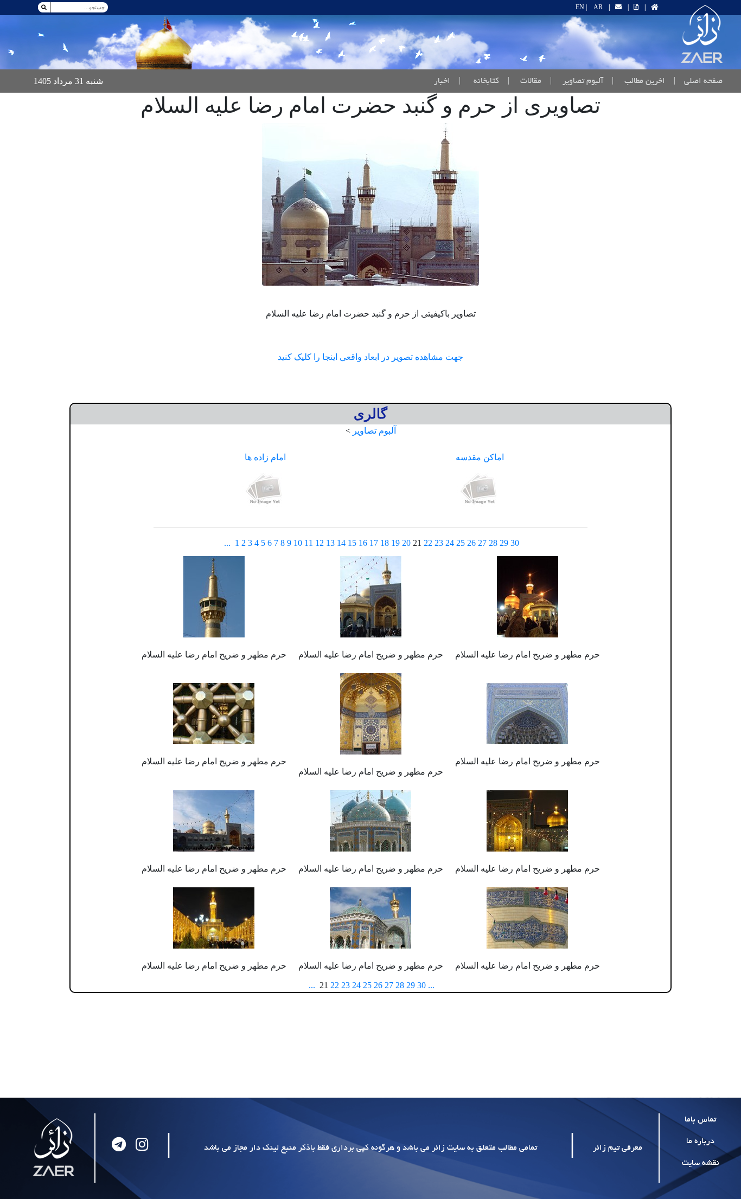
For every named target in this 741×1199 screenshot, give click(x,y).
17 (373, 542)
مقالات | (524, 81)
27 (482, 542)
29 (504, 542)
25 (460, 542)
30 (514, 542)
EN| (581, 7)
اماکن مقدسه (480, 457)
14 (341, 542)
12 (319, 542)
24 (449, 542)
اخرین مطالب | (638, 81)
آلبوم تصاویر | (576, 81)
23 (439, 542)
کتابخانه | (479, 81)
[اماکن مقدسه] (480, 489)
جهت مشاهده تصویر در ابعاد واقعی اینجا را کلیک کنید (370, 357)
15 (352, 542)
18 (384, 542)
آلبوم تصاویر (374, 430)
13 (330, 542)
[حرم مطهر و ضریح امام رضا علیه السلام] (527, 595)
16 (363, 542)
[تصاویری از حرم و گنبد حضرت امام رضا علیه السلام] (370, 204)
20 (406, 542)
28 (493, 542)
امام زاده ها (265, 457)
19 (395, 542)
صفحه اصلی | (696, 81)
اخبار (442, 81)
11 (308, 542)
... (227, 542)
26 (471, 542)
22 (428, 542)
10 (297, 542)
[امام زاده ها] (265, 489)
